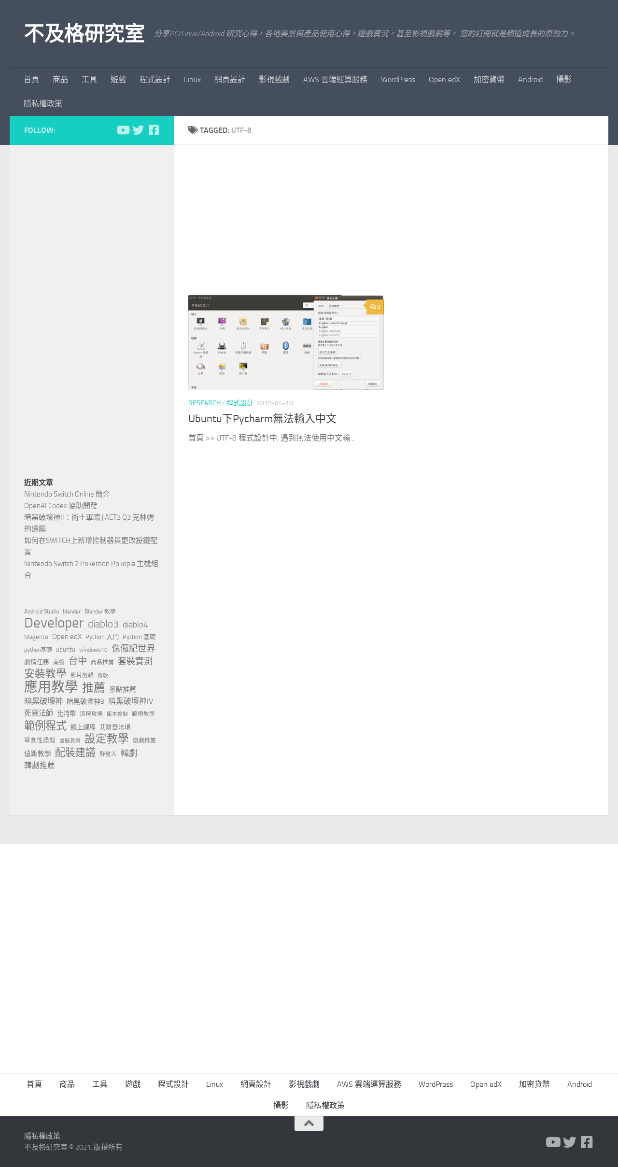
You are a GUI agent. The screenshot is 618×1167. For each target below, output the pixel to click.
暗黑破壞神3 (85, 701)
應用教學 (51, 687)
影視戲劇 (274, 79)
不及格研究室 (84, 34)
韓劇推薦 (39, 765)
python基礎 (38, 649)
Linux (192, 79)
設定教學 (106, 739)
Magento (36, 636)
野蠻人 (108, 754)
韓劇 (129, 753)
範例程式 (45, 726)
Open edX (444, 79)
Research (204, 403)
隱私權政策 (43, 103)
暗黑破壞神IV (130, 701)
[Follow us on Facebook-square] (153, 130)
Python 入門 (102, 636)
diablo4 (135, 624)
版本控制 (117, 714)
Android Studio (41, 611)
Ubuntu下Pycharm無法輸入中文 (262, 419)
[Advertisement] (398, 227)
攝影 (564, 79)
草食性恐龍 (40, 740)
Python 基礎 (139, 636)
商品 (60, 79)
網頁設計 (229, 79)
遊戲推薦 (144, 740)
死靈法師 (38, 713)
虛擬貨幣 (70, 741)
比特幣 (66, 713)
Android (530, 79)
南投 (59, 662)
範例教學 (143, 714)
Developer (54, 623)
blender (72, 611)
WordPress (398, 79)
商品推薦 (102, 662)
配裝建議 (75, 752)
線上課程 (83, 727)
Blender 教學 (100, 611)
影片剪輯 (82, 675)
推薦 (93, 688)
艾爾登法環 (115, 727)
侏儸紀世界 (133, 648)
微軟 (103, 675)
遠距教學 (37, 754)
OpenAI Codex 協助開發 (61, 505)
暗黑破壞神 (43, 701)
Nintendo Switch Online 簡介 (67, 494)
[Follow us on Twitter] (138, 130)
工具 (89, 79)
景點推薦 (122, 689)
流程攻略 (91, 714)
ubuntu (65, 649)
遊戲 (118, 79)
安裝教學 (45, 674)
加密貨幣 (489, 79)
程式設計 (155, 79)
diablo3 (103, 624)
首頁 (31, 79)
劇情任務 (36, 662)
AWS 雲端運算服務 (335, 79)
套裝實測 (135, 661)
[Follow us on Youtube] (122, 130)
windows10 (93, 649)
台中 (78, 661)
